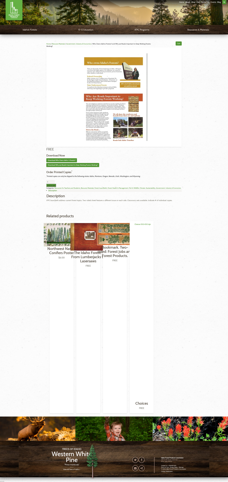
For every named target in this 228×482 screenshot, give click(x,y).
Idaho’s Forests (30, 29)
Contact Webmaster (167, 471)
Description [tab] (52, 190)
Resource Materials (58, 44)
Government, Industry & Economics (78, 44)
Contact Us (205, 2)
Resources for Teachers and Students (67, 188)
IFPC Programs (142, 29)
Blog (219, 2)
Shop (193, 2)
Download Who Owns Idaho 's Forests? (61, 160)
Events (213, 2)
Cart (198, 2)
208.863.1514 (172, 465)
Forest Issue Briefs (101, 188)
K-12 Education (85, 29)
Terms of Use (165, 467)
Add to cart (51, 185)
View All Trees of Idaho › (71, 469)
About (187, 2)
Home (181, 2)
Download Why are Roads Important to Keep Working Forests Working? (73, 165)
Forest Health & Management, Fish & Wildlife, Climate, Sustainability (131, 188)
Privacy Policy (174, 467)
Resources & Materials (198, 29)
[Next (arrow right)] (3, 481)
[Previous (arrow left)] (1, 481)
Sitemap (181, 467)
